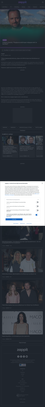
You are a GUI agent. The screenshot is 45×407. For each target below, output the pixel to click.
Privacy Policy (29, 223)
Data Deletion (15, 223)
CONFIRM (14, 219)
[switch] (37, 202)
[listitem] (22, 199)
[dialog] (22, 203)
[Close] (43, 183)
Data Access (22, 223)
